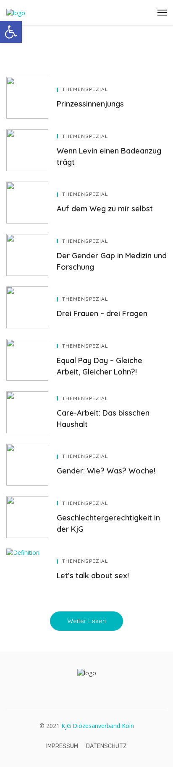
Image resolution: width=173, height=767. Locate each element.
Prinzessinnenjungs (90, 103)
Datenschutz (106, 746)
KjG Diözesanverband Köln (97, 726)
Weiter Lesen (86, 621)
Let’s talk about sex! (93, 575)
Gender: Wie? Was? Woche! (106, 470)
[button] (11, 32)
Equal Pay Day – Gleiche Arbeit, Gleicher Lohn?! (99, 366)
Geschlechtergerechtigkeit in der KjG (108, 523)
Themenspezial (85, 89)
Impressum (62, 746)
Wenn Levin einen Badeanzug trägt (109, 156)
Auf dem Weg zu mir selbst (105, 208)
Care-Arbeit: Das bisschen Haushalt (103, 418)
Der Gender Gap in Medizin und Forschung (112, 261)
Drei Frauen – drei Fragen (102, 313)
